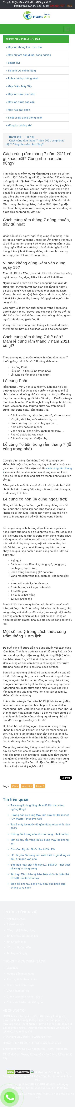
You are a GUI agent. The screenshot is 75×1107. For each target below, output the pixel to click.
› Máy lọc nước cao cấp (20, 101)
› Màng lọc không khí (19, 125)
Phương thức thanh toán (22, 979)
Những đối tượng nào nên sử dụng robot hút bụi (40, 834)
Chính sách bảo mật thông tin (25, 1002)
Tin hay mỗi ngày (17, 953)
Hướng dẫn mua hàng (20, 973)
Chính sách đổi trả (18, 990)
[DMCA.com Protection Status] (18, 1072)
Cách (15, 786)
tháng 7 (40, 786)
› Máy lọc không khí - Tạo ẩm (24, 47)
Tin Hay (29, 136)
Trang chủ (14, 136)
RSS (69, 6)
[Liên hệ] (9, 1097)
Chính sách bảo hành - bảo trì (25, 996)
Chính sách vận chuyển (21, 985)
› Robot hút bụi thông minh (22, 78)
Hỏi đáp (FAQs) (16, 918)
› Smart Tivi (13, 62)
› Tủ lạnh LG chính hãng (21, 70)
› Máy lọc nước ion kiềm (20, 94)
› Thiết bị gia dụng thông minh (24, 117)
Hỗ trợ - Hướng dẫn (19, 947)
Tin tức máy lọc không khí (22, 935)
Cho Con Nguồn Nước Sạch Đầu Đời (33, 849)
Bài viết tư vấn (15, 924)
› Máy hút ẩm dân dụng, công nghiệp (28, 54)
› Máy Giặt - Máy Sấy (19, 86)
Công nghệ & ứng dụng (21, 930)
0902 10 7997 (21, 1042)
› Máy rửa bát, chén (18, 109)
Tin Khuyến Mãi (16, 941)
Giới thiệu (12, 967)
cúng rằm (27, 786)
